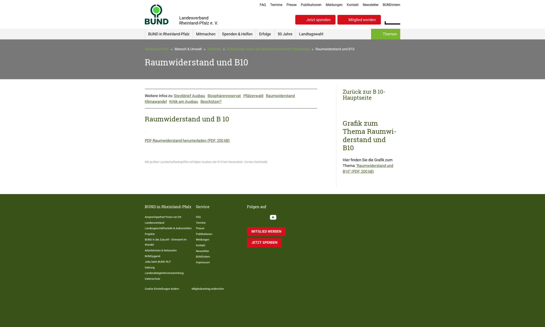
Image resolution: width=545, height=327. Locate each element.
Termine (276, 5)
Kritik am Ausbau (183, 101)
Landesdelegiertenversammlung (164, 273)
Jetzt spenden (318, 19)
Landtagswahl (311, 34)
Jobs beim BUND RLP (158, 261)
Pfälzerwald (253, 96)
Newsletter (371, 5)
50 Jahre (285, 34)
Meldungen (334, 5)
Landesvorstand (154, 222)
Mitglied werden (362, 19)
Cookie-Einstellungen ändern (162, 288)
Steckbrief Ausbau (189, 96)
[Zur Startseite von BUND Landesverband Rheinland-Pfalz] (157, 14)
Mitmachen (205, 34)
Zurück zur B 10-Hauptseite (364, 94)
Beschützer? (211, 101)
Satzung (150, 267)
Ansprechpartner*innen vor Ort (163, 217)
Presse (292, 5)
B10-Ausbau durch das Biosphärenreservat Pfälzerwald (268, 49)
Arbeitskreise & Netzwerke (161, 250)
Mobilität (214, 49)
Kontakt (353, 5)
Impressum (203, 262)
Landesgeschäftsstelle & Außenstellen (168, 228)
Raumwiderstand (280, 96)
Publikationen (311, 5)
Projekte (150, 234)
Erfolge (265, 34)
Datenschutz (152, 278)
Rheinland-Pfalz (157, 49)
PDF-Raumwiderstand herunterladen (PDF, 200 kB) (187, 140)
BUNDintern (391, 5)
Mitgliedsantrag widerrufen (208, 288)
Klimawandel (156, 101)
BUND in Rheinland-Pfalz (168, 34)
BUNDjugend (152, 256)
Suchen (397, 19)
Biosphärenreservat (224, 96)
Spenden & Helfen (237, 34)
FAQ (263, 5)
